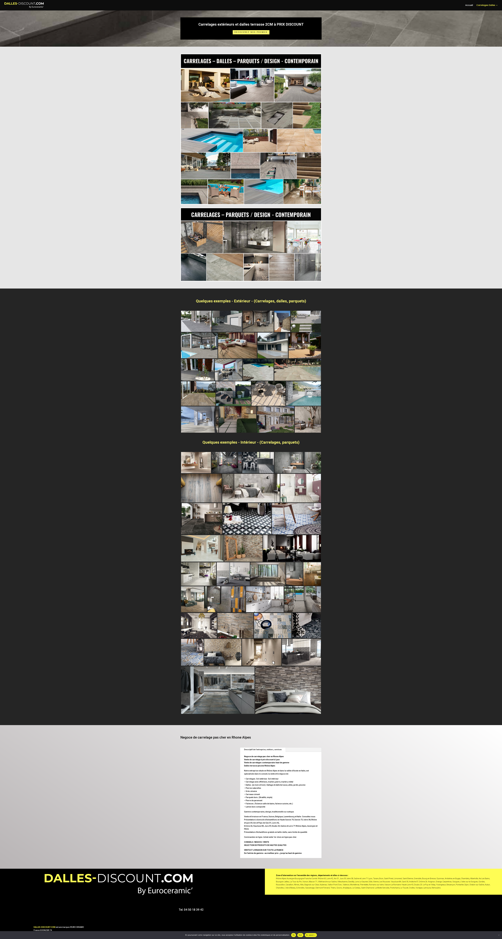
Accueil (469, 5)
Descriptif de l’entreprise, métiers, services (263, 749)
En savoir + (311, 935)
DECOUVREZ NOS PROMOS (251, 32)
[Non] (498, 935)
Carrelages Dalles (485, 5)
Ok (293, 935)
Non (300, 935)
